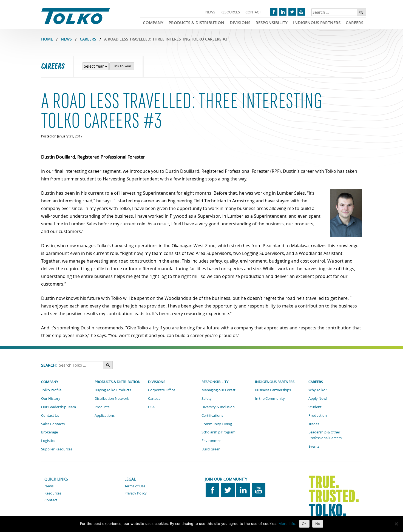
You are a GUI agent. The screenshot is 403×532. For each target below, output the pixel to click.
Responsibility (272, 22)
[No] (396, 524)
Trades (313, 423)
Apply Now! (317, 398)
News (210, 12)
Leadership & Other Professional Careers (325, 435)
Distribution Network (112, 398)
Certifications (212, 415)
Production (317, 415)
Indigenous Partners (316, 22)
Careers (354, 22)
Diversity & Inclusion (218, 406)
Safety (207, 398)
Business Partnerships (273, 389)
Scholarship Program (218, 432)
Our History (50, 398)
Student (315, 406)
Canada (154, 398)
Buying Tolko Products (113, 389)
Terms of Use (134, 486)
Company (153, 22)
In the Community (270, 398)
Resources (230, 12)
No (317, 523)
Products (102, 406)
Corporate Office (161, 389)
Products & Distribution (196, 22)
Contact (253, 12)
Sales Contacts (53, 423)
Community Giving (217, 423)
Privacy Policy (135, 493)
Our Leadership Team (58, 406)
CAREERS (88, 39)
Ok (304, 523)
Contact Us (50, 415)
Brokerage (49, 432)
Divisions (240, 22)
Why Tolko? (317, 389)
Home (47, 39)
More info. (287, 523)
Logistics (48, 440)
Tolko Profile (51, 389)
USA (151, 406)
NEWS (66, 39)
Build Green (211, 449)
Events (313, 446)
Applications (105, 415)
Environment (212, 440)
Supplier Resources (56, 449)
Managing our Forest (218, 389)
